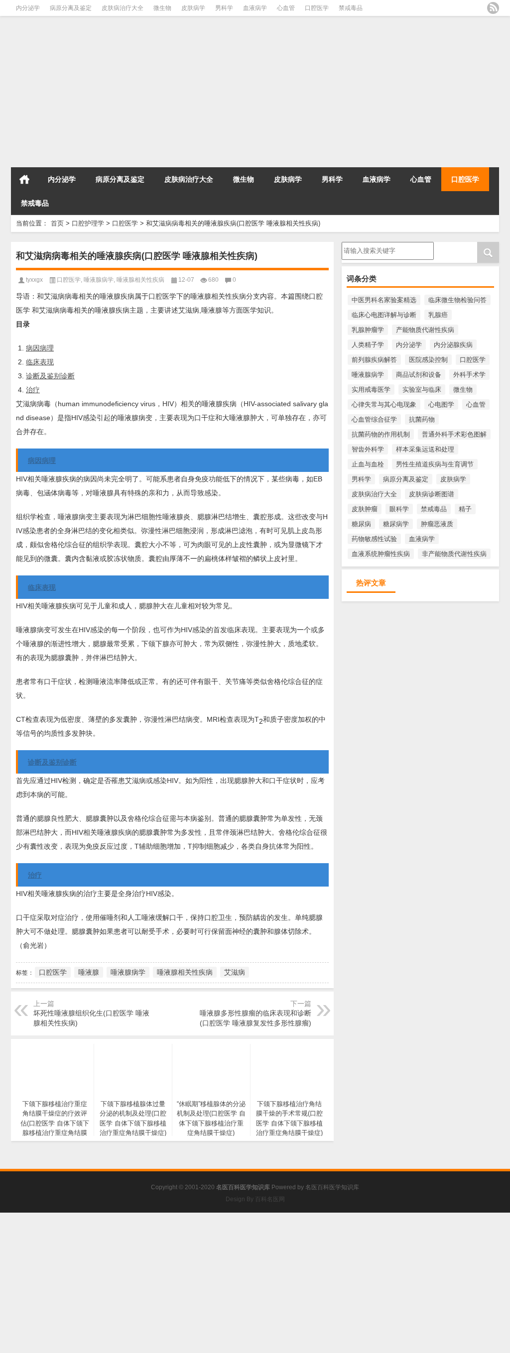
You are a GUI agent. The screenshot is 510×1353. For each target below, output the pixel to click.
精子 (465, 509)
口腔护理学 (88, 223)
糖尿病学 (396, 524)
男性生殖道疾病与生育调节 (435, 464)
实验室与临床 (421, 389)
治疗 (33, 390)
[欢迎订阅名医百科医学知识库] (493, 8)
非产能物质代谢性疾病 (454, 554)
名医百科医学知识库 (332, 1187)
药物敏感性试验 (374, 539)
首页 (24, 179)
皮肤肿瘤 (365, 509)
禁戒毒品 (351, 7)
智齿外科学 (368, 449)
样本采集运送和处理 (425, 449)
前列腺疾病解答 (374, 359)
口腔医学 (317, 7)
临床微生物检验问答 (457, 300)
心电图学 (441, 404)
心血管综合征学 (374, 419)
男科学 (224, 7)
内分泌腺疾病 (453, 344)
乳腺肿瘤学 (368, 330)
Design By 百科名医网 (255, 1199)
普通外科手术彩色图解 (454, 434)
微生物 (162, 7)
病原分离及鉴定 (71, 7)
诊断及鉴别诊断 (50, 376)
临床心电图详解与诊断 (384, 315)
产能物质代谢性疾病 (425, 330)
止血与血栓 (368, 464)
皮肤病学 (193, 7)
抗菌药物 (422, 419)
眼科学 (399, 509)
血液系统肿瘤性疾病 (381, 554)
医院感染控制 (428, 359)
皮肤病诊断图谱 (431, 494)
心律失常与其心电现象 (384, 404)
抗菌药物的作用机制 (381, 434)
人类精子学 (368, 344)
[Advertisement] (255, 94)
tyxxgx (34, 279)
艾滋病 (234, 972)
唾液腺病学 (368, 374)
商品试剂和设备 (418, 374)
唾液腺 (88, 972)
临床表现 (40, 362)
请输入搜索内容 (364, 245)
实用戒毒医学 (371, 389)
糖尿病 (361, 524)
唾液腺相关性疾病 (140, 279)
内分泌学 (28, 7)
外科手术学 (469, 374)
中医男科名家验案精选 (384, 300)
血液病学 (255, 7)
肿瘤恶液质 (437, 524)
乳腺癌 (438, 315)
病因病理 (40, 348)
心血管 (286, 7)
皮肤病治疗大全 (122, 7)
